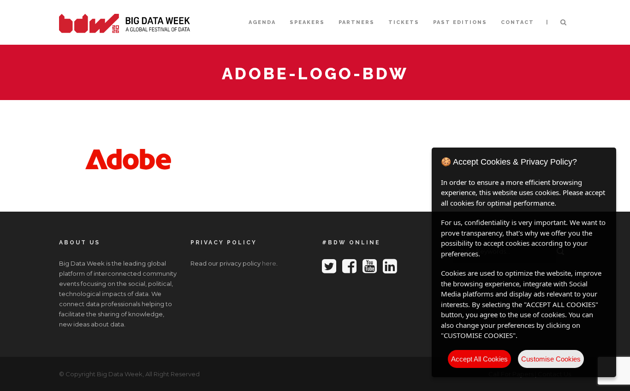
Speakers (307, 22)
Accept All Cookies (479, 359)
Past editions (460, 22)
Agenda (262, 22)
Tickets (403, 22)
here (269, 263)
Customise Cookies (551, 359)
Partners (356, 22)
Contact (517, 22)
